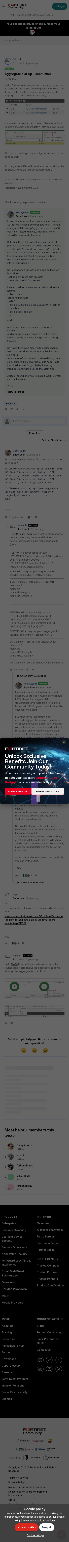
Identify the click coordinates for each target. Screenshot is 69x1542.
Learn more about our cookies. (38, 1520)
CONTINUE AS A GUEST (47, 791)
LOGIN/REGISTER (18, 791)
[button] (34, 1535)
